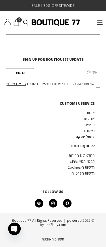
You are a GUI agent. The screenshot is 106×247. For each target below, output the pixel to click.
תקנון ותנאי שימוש (82, 161)
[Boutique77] (56, 23)
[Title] (39, 203)
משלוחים (89, 130)
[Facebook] (67, 203)
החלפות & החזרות (82, 155)
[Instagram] (53, 203)
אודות (91, 112)
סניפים (90, 124)
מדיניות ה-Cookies (81, 167)
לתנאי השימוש (16, 83)
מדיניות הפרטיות (83, 173)
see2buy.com (55, 224)
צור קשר (89, 118)
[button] (99, 23)
